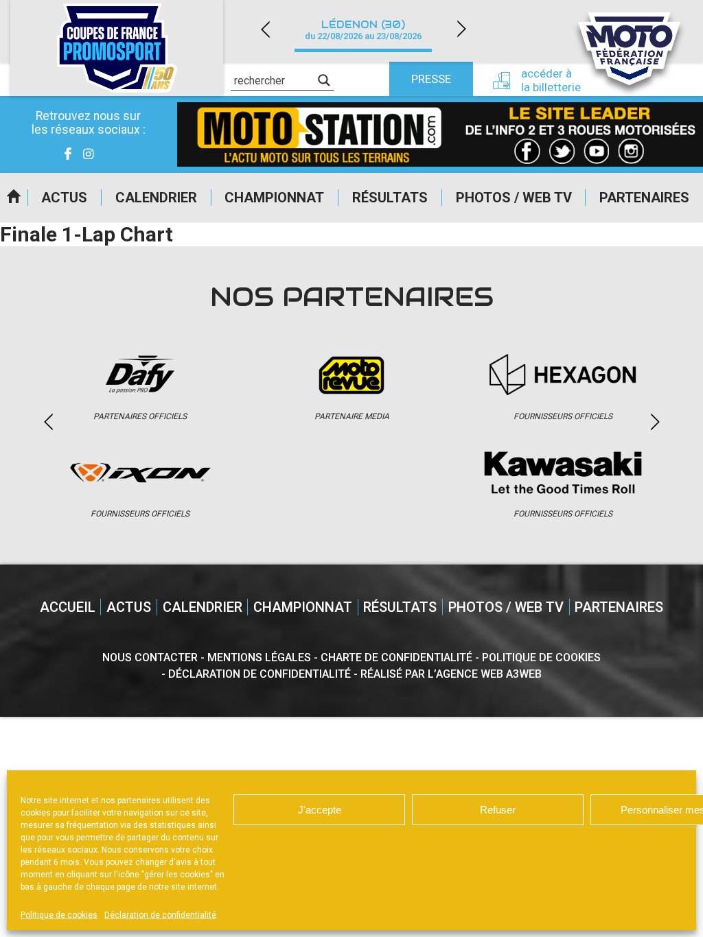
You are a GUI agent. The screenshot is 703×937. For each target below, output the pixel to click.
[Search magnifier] (324, 80)
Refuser (498, 810)
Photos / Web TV (514, 197)
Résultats (390, 197)
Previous (265, 29)
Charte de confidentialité (396, 657)
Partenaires (644, 197)
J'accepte (319, 810)
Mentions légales (259, 657)
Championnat (274, 197)
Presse (431, 79)
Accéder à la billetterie (551, 80)
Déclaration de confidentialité (160, 915)
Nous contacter (150, 657)
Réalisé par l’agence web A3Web (451, 673)
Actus (64, 197)
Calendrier (156, 197)
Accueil (13, 197)
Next (461, 29)
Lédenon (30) (363, 30)
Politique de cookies (59, 915)
